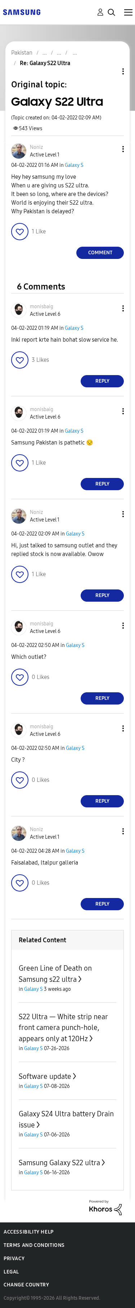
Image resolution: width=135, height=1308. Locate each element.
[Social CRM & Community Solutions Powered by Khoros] (105, 1207)
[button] (111, 149)
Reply (102, 381)
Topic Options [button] (111, 71)
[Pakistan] (21, 11)
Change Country (26, 1285)
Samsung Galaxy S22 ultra (59, 1162)
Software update (45, 1076)
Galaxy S (74, 165)
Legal (11, 1272)
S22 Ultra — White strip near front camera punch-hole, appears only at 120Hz (63, 1027)
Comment (100, 253)
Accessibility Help (29, 1232)
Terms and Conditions (34, 1245)
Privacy (14, 1258)
